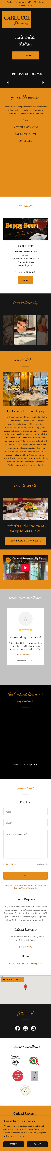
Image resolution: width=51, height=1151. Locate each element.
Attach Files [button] (11, 864)
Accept (37, 1144)
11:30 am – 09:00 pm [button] (30, 963)
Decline (14, 1144)
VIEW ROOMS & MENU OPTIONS (25, 541)
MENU (25, 280)
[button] (47, 12)
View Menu (25, 55)
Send (25, 875)
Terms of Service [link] (27, 888)
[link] (16, 12)
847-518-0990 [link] (33, 74)
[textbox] (25, 811)
